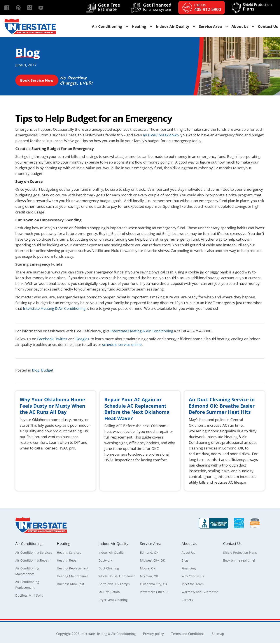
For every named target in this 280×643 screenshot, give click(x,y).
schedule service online (122, 344)
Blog (35, 370)
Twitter (61, 338)
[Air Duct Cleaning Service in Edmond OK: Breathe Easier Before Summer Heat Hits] (224, 441)
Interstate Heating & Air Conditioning (54, 308)
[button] (6, 7)
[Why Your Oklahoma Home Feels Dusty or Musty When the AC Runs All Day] (55, 441)
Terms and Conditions (187, 633)
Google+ (82, 338)
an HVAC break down (161, 134)
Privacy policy (153, 633)
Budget (47, 370)
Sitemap (218, 633)
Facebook (45, 338)
